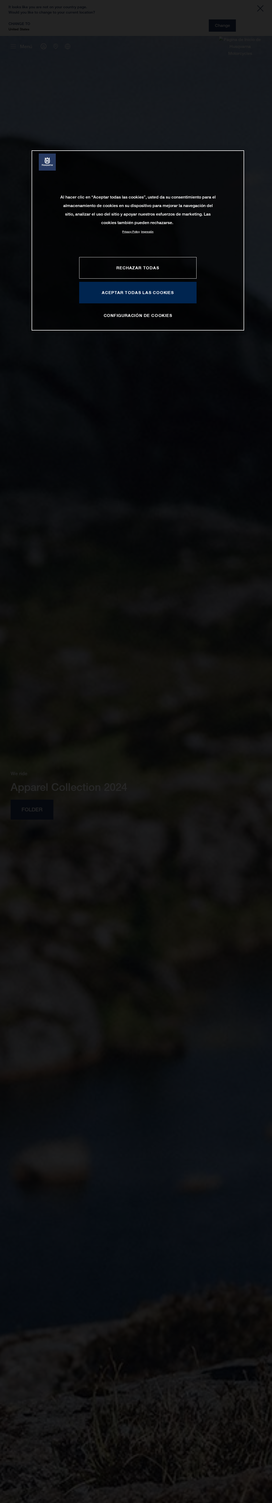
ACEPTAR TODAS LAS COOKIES (138, 292)
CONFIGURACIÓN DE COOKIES (138, 315)
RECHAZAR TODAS (137, 267)
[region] (138, 240)
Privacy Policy (131, 231)
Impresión (147, 231)
